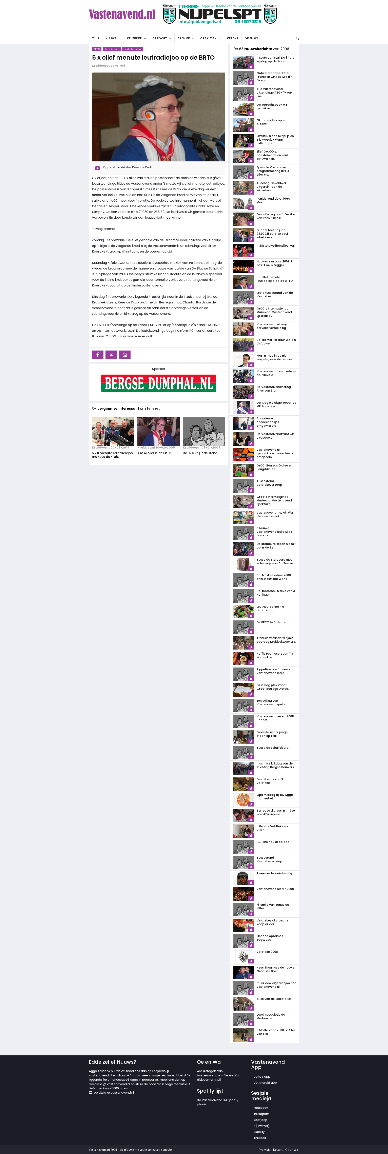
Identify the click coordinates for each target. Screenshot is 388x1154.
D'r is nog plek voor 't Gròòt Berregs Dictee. (273, 687)
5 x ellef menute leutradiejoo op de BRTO (153, 57)
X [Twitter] (261, 1126)
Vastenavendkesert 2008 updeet (275, 718)
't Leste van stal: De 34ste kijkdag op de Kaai (275, 59)
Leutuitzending (132, 49)
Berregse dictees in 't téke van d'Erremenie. (276, 812)
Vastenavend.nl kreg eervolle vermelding (272, 326)
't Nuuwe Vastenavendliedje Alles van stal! (274, 531)
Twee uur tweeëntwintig (274, 873)
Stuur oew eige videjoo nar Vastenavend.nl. (276, 985)
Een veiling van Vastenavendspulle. (271, 702)
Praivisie (264, 1150)
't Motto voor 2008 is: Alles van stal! (276, 1032)
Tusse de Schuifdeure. (273, 748)
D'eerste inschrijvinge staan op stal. (272, 734)
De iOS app (262, 1076)
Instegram (261, 1114)
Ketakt (232, 38)
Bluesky (259, 1132)
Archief (184, 38)
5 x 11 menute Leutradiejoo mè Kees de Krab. (112, 455)
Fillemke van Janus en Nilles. (273, 906)
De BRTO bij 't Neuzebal (200, 453)
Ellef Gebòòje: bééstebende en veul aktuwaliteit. (272, 155)
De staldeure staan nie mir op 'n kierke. (276, 546)
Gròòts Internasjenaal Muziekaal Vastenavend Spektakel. (274, 312)
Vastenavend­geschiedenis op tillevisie (276, 373)
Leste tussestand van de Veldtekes (275, 294)
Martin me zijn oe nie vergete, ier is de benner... (275, 357)
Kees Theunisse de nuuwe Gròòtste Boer (275, 969)
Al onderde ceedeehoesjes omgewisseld (268, 422)
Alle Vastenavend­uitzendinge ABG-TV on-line (274, 92)
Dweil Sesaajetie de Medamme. (271, 1016)
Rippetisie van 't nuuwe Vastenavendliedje (273, 671)
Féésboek (261, 1108)
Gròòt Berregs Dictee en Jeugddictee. (274, 467)
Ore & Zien (208, 38)
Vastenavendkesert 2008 (275, 889)
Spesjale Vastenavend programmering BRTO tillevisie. (273, 171)
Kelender (134, 38)
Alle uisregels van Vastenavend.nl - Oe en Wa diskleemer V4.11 (218, 1075)
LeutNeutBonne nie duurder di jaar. (270, 608)
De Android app (265, 1082)
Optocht (159, 38)
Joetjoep (260, 1120)
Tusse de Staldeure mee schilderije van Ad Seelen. (275, 561)
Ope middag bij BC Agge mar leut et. (275, 796)
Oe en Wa (252, 38)
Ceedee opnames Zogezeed (270, 938)
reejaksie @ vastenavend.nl (113, 1092)
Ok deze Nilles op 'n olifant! (271, 122)
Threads (260, 1138)
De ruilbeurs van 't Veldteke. (270, 781)
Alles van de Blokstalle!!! (274, 999)
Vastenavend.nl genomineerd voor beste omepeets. (275, 453)
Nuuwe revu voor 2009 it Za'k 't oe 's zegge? (274, 263)
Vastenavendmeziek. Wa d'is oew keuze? (275, 514)
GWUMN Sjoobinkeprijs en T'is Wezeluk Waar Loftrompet (275, 139)
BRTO (97, 49)
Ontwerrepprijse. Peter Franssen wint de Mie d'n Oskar (274, 76)
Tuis (95, 38)
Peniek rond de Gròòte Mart (273, 200)
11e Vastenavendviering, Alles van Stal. (274, 389)
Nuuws (111, 38)
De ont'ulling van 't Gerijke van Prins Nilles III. (276, 216)
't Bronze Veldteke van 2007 (273, 828)
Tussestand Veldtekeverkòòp (269, 483)
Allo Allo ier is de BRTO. (154, 453)
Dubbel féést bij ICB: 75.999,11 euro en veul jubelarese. (272, 233)
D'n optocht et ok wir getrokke (272, 106)
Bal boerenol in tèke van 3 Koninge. (276, 593)
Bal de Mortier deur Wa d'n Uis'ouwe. (276, 341)
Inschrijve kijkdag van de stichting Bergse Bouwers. (276, 765)
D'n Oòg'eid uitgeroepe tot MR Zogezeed (276, 404)
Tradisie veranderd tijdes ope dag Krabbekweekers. (276, 640)
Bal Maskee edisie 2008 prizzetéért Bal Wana (274, 577)
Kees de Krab (112, 49)
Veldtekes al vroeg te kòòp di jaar (272, 922)
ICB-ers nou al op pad (273, 842)
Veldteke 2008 (267, 952)
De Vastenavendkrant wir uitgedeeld (275, 436)
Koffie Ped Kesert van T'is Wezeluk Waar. (275, 655)
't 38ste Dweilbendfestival (276, 246)
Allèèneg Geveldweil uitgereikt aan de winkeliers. (272, 186)
